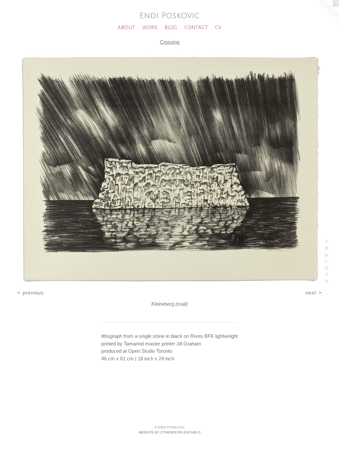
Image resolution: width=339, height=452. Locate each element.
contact (196, 26)
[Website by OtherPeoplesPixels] (326, 13)
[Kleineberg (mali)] (169, 168)
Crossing (169, 42)
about (126, 26)
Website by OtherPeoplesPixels (170, 432)
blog (171, 26)
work (150, 26)
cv (218, 26)
